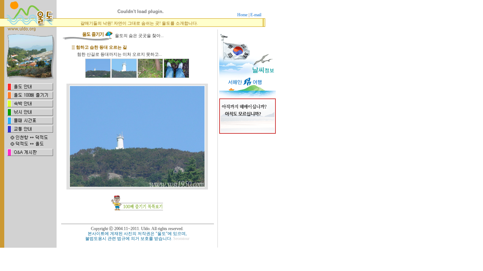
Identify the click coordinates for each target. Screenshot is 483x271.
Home (242, 14)
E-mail (255, 14)
